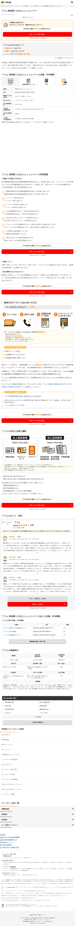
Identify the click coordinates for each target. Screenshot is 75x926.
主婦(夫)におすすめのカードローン (12, 875)
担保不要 (8, 706)
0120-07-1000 (28, 100)
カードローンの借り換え (10, 769)
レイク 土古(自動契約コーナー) (12, 635)
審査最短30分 (44, 709)
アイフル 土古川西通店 (9, 631)
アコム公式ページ (38, 122)
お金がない (6, 864)
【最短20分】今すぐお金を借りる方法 (45, 65)
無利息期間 (43, 706)
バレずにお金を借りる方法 (10, 862)
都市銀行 (4, 814)
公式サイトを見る (37, 604)
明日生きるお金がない (34, 862)
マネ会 (2, 6)
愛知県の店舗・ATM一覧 (37, 641)
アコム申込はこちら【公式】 (15, 405)
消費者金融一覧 (7, 856)
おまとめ (8, 713)
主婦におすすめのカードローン (12, 784)
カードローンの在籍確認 (10, 779)
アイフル (5, 857)
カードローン (9, 6)
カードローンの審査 (8, 794)
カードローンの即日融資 (10, 759)
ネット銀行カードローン (10, 825)
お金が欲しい (61, 862)
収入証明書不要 (45, 702)
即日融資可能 (9, 702)
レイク (21, 857)
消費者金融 (5, 739)
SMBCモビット (28, 857)
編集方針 (53, 918)
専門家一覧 (40, 918)
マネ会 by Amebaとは (25, 918)
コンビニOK (43, 713)
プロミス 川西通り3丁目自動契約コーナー (15, 628)
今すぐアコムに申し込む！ (37, 34)
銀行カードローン (7, 744)
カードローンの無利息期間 (10, 868)
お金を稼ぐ (69, 862)
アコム (17, 6)
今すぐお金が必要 (23, 862)
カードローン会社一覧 (9, 854)
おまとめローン (7, 764)
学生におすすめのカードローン (12, 789)
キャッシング (6, 749)
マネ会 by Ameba (11, 887)
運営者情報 (34, 918)
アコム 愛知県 (24, 6)
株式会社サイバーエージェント (33, 906)
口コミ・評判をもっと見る (37, 598)
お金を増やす (45, 862)
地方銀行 (4, 820)
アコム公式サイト (24, 494)
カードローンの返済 (8, 774)
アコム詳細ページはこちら (63, 58)
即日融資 (69, 868)
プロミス (15, 857)
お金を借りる (6, 735)
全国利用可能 (9, 709)
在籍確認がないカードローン (11, 754)
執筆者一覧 (47, 918)
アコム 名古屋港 (34, 6)
